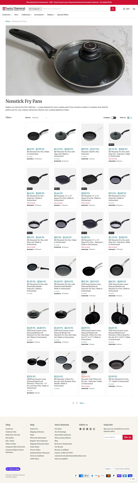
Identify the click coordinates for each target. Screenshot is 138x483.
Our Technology (60, 432)
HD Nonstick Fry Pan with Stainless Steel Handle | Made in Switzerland (64, 286)
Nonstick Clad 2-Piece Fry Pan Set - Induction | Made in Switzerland (91, 381)
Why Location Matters (63, 438)
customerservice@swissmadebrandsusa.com (70, 456)
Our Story (58, 429)
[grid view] (128, 117)
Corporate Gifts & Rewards (15, 447)
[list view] (131, 117)
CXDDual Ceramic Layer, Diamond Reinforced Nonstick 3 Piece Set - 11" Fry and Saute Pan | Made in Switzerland (38, 383)
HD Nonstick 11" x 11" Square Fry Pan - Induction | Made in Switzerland (92, 242)
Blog (56, 441)
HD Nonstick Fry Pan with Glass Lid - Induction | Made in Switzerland (119, 242)
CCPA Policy (34, 459)
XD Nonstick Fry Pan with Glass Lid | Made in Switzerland (64, 154)
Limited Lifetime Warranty (40, 453)
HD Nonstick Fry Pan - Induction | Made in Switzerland (117, 198)
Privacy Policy (35, 450)
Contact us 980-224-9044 (64, 453)
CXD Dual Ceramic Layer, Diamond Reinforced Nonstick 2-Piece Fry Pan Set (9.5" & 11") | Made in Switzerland (91, 335)
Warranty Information (38, 438)
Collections (26, 15)
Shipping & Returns (37, 432)
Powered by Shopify (11, 477)
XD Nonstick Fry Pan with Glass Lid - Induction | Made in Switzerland (119, 154)
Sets (16, 15)
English (107, 469)
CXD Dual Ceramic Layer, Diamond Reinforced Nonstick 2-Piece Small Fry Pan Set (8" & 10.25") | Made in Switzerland (119, 335)
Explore (50, 15)
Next (82, 403)
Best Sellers (10, 438)
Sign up (127, 437)
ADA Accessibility (61, 459)
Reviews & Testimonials (63, 444)
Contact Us (34, 429)
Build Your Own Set (13, 435)
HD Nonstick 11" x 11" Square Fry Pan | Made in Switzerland (64, 198)
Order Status (34, 447)
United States (122, 469)
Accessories (39, 15)
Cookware (6, 15)
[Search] (112, 9)
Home (8, 21)
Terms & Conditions (37, 456)
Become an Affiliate (62, 450)
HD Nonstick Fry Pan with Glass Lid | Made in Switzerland (37, 242)
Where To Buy (11, 444)
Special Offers (62, 15)
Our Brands (59, 447)
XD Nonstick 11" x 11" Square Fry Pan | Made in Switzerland (91, 198)
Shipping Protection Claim (39, 444)
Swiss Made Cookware (63, 435)
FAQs (32, 435)
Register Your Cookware (39, 441)
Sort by (28, 118)
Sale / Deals (10, 441)
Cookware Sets (11, 432)
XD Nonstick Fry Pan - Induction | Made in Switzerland (36, 198)
